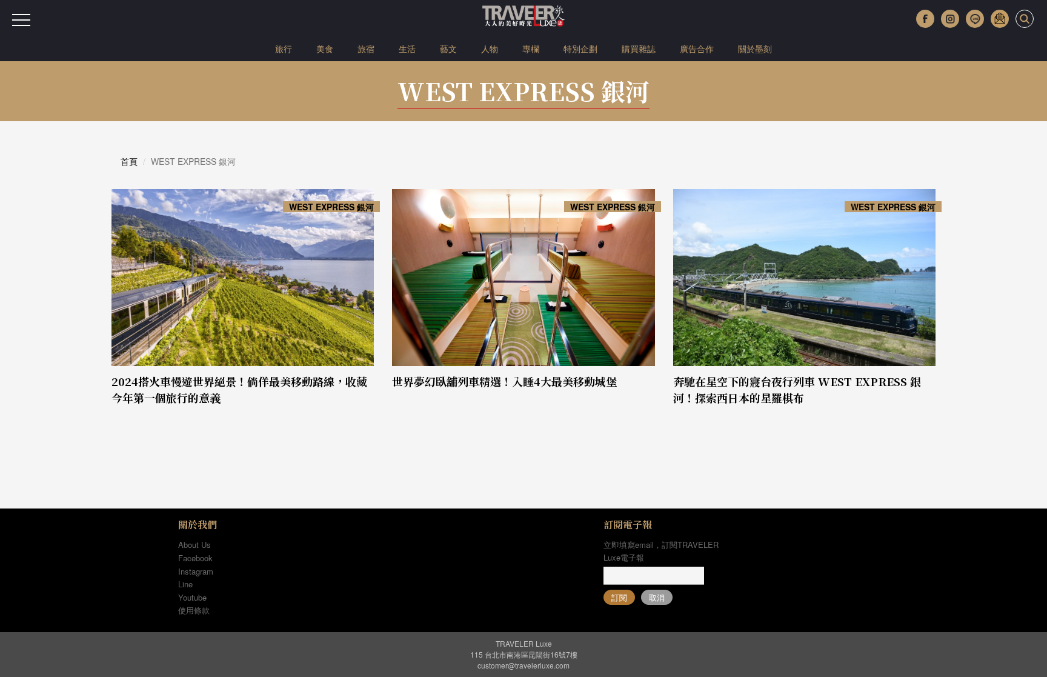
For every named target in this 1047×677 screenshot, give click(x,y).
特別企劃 (580, 48)
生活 (407, 48)
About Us (194, 544)
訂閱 (619, 597)
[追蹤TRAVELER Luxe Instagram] (950, 19)
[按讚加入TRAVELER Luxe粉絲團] (925, 19)
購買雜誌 (639, 48)
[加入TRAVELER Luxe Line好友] (975, 19)
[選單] (21, 20)
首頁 (129, 161)
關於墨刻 (755, 48)
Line (185, 584)
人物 (489, 48)
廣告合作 (697, 48)
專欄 (530, 48)
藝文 (448, 48)
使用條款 (194, 610)
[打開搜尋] (1024, 19)
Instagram (195, 571)
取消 (657, 597)
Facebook (195, 558)
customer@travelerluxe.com (523, 665)
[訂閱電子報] (1000, 19)
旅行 (283, 48)
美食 (324, 48)
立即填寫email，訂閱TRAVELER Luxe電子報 (661, 551)
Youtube (192, 597)
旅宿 (365, 48)
